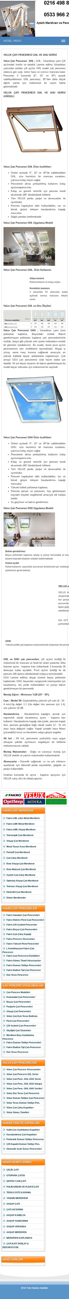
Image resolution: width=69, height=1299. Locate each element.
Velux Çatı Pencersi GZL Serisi (22, 1074)
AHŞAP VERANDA (16, 1226)
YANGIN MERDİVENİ (17, 1198)
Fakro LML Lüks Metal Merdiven (23, 818)
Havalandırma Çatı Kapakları (21, 1134)
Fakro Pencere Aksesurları (20, 939)
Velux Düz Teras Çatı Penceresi (22, 1093)
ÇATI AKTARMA (14, 1209)
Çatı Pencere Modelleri (18, 992)
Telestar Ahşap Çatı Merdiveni (22, 886)
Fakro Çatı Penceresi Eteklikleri (23, 956)
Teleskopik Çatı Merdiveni (19, 835)
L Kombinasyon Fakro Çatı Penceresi (18, 950)
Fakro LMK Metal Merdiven (20, 824)
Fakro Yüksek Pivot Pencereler (22, 943)
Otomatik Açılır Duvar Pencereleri (24, 1149)
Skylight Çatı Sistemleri (18, 1030)
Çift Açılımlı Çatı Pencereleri (21, 1025)
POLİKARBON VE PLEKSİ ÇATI (22, 1187)
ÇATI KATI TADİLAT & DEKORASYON (15, 1245)
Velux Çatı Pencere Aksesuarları (23, 1069)
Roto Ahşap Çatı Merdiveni (20, 863)
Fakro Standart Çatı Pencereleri (23, 915)
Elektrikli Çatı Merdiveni (18, 892)
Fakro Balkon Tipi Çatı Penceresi (23, 970)
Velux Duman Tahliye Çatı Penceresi (25, 1098)
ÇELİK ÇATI (12, 1169)
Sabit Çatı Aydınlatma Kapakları (23, 1130)
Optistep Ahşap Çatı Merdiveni (22, 880)
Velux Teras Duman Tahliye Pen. (23, 1103)
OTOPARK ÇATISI (15, 1175)
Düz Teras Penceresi (17, 975)
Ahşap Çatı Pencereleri (18, 1011)
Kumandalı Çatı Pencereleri (20, 997)
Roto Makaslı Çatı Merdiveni (21, 869)
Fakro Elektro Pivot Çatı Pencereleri (25, 920)
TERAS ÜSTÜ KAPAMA (18, 1192)
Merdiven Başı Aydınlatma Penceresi (18, 1037)
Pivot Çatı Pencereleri (17, 1021)
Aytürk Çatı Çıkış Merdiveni (20, 875)
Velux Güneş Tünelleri (17, 1112)
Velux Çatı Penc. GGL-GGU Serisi (23, 1079)
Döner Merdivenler (16, 897)
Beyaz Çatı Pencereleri (18, 1002)
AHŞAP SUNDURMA (17, 1221)
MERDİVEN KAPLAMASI (19, 1238)
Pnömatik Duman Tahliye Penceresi (25, 1139)
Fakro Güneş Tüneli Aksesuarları (23, 960)
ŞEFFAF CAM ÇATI (16, 1181)
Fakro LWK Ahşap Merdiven (21, 829)
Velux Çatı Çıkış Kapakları (19, 1107)
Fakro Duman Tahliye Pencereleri (23, 965)
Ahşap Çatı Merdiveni (17, 841)
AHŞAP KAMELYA (16, 1215)
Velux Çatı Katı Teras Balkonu (21, 1016)
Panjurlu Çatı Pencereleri (19, 1006)
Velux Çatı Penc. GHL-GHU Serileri (24, 1088)
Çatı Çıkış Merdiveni (16, 858)
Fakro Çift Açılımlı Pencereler (21, 924)
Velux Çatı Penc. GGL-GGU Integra (24, 1084)
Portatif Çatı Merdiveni (18, 852)
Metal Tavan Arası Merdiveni (21, 846)
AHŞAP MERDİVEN (16, 1232)
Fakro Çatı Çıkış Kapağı (18, 934)
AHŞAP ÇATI (13, 1204)
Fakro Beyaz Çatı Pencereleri (21, 929)
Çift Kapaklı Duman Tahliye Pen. (23, 1144)
